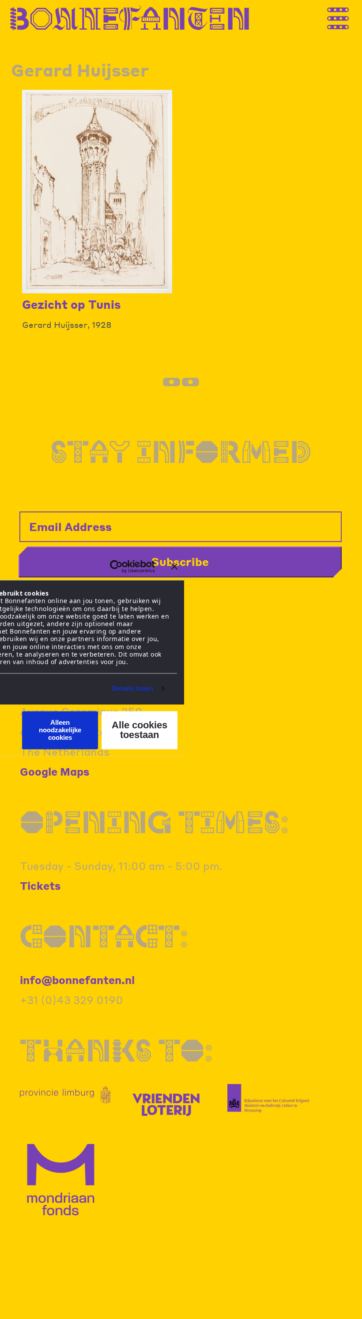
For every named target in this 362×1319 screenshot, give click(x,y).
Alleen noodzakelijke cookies (60, 730)
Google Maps (55, 771)
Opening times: (154, 821)
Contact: (104, 935)
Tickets (40, 885)
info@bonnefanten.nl (77, 980)
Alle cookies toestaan (139, 729)
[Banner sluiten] (174, 566)
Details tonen (132, 688)
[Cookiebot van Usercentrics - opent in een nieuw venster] (116, 566)
